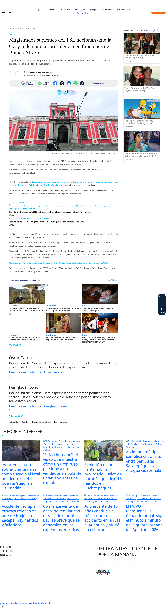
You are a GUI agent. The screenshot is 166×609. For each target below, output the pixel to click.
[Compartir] (75, 83)
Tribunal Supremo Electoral (41, 422)
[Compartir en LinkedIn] (68, 83)
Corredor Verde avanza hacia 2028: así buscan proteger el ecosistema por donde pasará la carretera (50, 212)
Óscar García (29, 72)
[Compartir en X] (62, 83)
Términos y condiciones (29, 603)
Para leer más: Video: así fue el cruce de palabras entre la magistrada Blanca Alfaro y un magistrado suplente (58, 263)
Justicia (36, 28)
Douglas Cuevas (45, 72)
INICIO (12, 28)
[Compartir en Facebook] (55, 83)
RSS (51, 603)
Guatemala (23, 28)
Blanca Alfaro (15, 422)
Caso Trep (25, 422)
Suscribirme (102, 570)
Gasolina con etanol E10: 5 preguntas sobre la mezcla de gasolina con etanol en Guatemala (46, 222)
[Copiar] (82, 83)
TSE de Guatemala (60, 422)
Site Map (45, 603)
